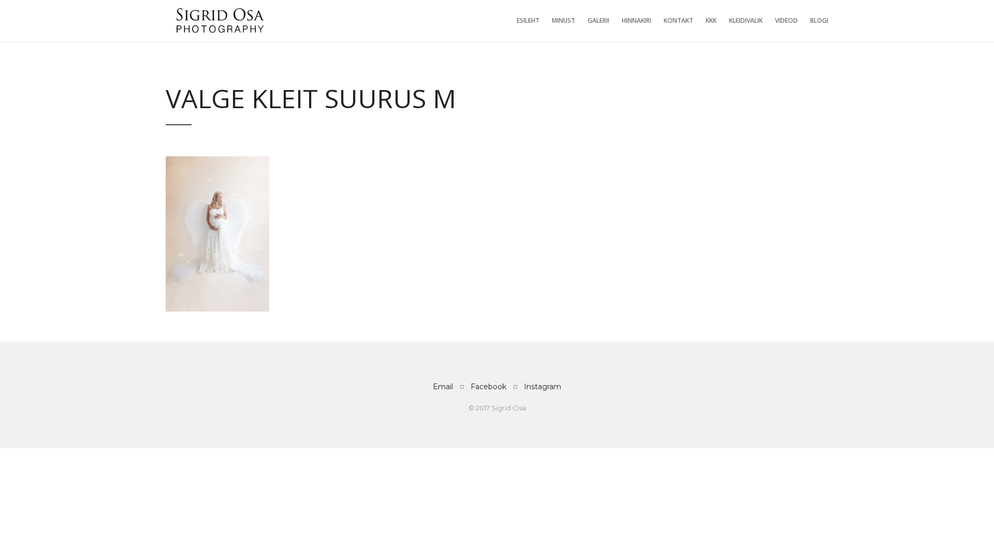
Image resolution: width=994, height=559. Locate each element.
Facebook (488, 386)
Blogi (819, 20)
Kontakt (678, 20)
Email (443, 386)
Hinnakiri (636, 20)
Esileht (528, 20)
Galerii (598, 20)
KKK (711, 20)
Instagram (542, 386)
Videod (786, 20)
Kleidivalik (746, 20)
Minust (563, 20)
